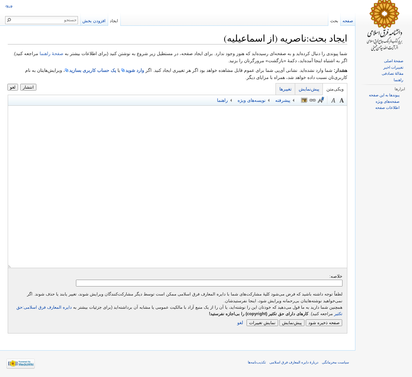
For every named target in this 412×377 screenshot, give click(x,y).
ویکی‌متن (335, 89)
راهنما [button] (222, 100)
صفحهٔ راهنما (51, 53)
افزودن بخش (94, 20)
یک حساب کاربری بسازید (92, 70)
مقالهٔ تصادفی (392, 73)
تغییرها (285, 89)
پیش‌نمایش (309, 89)
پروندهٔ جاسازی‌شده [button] (304, 100)
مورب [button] (333, 100)
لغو (12, 87)
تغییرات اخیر (393, 67)
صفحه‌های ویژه (387, 101)
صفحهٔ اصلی (393, 61)
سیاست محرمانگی (335, 362)
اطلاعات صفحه (387, 107)
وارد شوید (135, 70)
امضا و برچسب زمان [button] (321, 100)
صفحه (347, 20)
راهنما (398, 80)
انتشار (28, 87)
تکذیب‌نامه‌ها (257, 362)
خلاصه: (335, 276)
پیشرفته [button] (282, 100)
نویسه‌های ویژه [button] (252, 100)
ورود (9, 5)
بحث (334, 20)
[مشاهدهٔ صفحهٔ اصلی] (383, 26)
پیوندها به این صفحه (384, 95)
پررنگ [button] (342, 100)
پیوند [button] (312, 100)
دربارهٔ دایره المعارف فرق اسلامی (293, 362)
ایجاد (114, 20)
